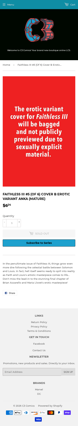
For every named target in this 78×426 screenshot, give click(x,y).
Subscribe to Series (39, 243)
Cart (72, 4)
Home (6, 64)
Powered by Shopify (50, 405)
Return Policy (39, 322)
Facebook (39, 343)
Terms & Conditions (39, 330)
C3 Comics (28, 405)
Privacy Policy (39, 326)
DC (39, 393)
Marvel (39, 389)
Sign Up (68, 372)
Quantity (8, 216)
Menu (10, 4)
